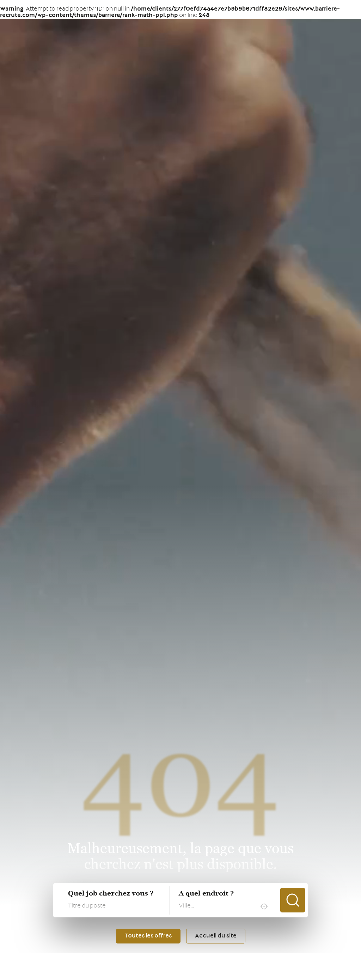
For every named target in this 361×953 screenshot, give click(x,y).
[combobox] (225, 906)
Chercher (292, 900)
